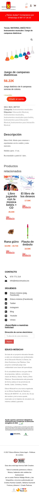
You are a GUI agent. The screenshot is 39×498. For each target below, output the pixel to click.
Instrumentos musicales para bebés (18, 117)
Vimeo (12, 320)
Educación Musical (20, 112)
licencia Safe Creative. (26, 465)
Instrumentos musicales (14, 30)
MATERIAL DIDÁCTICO (20, 28)
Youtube (13, 316)
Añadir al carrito (16, 99)
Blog (12, 312)
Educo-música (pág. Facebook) (18, 294)
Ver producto (10, 218)
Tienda (7, 28)
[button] (32, 40)
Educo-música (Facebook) (21, 299)
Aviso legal (24, 452)
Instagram (14, 307)
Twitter (13, 303)
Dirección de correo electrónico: (19, 332)
